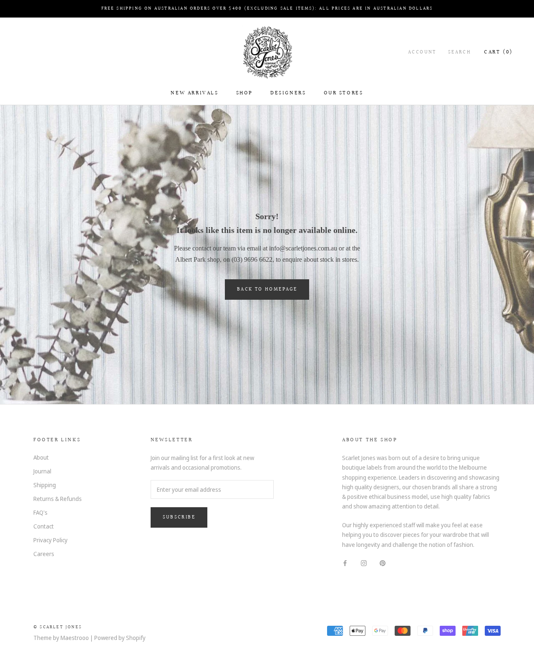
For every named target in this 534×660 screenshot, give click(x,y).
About (41, 457)
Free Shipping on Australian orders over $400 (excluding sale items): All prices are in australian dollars (267, 8)
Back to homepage (267, 289)
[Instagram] (364, 562)
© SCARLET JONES (57, 627)
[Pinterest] (382, 562)
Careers (43, 554)
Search (459, 52)
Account (422, 52)
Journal (42, 471)
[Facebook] (345, 562)
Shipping (44, 485)
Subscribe (179, 517)
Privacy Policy (50, 540)
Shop (244, 93)
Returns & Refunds (57, 499)
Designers (288, 93)
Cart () (498, 52)
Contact (43, 526)
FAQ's (40, 512)
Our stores (343, 93)
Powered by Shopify (120, 638)
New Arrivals (194, 93)
